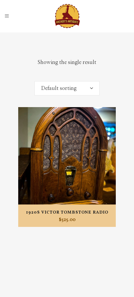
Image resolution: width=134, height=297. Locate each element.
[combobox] (67, 88)
